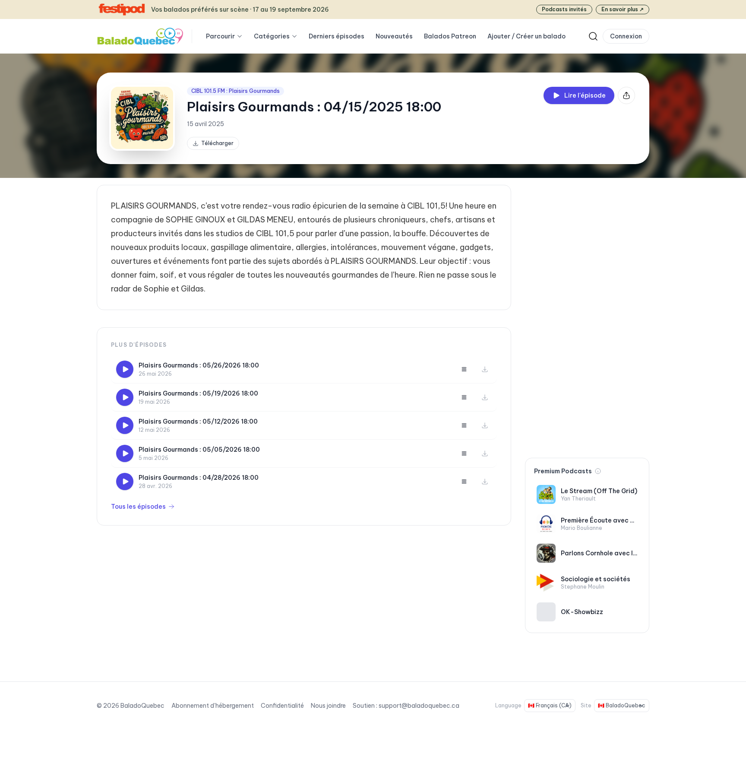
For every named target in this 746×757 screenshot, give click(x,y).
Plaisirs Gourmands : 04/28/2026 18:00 (199, 477)
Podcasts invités (564, 9)
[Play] (124, 369)
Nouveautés (394, 36)
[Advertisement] (587, 314)
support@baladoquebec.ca (419, 705)
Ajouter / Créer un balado (526, 36)
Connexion (626, 36)
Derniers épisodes (336, 36)
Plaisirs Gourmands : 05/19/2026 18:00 (198, 393)
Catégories (272, 36)
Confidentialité (282, 705)
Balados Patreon (450, 36)
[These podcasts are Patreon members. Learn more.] (597, 471)
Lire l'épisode (585, 95)
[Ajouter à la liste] (464, 369)
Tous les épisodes (138, 506)
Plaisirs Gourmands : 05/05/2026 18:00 (199, 449)
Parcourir (220, 36)
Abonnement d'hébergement (212, 705)
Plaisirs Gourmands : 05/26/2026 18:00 (199, 365)
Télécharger (217, 143)
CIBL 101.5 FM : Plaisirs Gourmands (235, 91)
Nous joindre (328, 705)
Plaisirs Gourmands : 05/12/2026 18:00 (198, 421)
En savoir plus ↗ (622, 9)
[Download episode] (485, 369)
